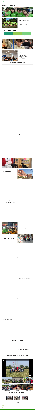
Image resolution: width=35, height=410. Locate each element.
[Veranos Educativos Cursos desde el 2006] (3, 1)
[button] (2, 43)
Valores (15, 1)
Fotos (25, 1)
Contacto (23, 1)
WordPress (8, 409)
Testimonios (28, 1)
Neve (2, 409)
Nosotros (20, 1)
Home (13, 1)
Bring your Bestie (31, 1)
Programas (18, 1)
